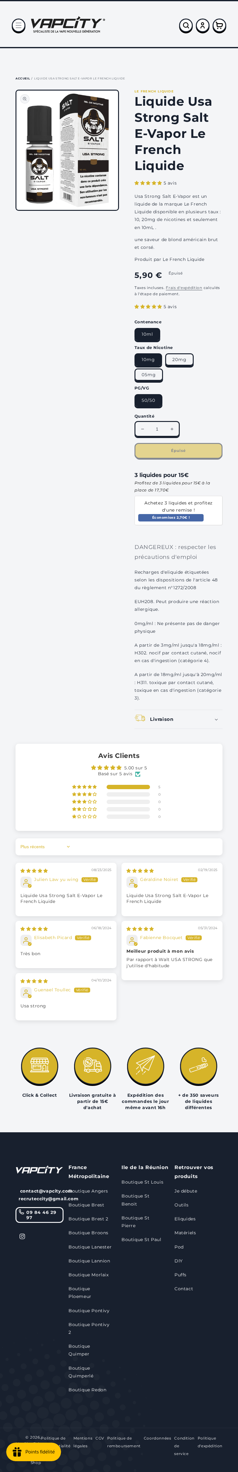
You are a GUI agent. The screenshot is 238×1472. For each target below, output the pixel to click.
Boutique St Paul (141, 1239)
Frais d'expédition (184, 287)
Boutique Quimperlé (80, 1372)
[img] (34, 871)
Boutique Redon (87, 1390)
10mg (148, 359)
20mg (179, 359)
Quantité (144, 416)
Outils (181, 1205)
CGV (99, 1438)
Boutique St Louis (142, 1182)
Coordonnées (157, 1438)
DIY (178, 1261)
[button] (18, 25)
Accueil (22, 78)
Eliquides (185, 1219)
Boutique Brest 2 (88, 1219)
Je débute (185, 1191)
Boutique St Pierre (135, 1221)
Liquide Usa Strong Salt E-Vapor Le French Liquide (79, 78)
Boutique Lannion (89, 1261)
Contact (183, 1288)
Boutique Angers (88, 1191)
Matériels (185, 1233)
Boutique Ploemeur (79, 1292)
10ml (147, 334)
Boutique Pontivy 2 (89, 1328)
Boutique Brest (86, 1205)
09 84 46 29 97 (41, 1215)
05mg (149, 374)
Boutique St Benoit (135, 1199)
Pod (179, 1247)
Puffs (180, 1275)
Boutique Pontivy (89, 1310)
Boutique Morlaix (88, 1275)
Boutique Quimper (79, 1350)
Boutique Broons (88, 1233)
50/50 (148, 400)
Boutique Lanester (90, 1247)
